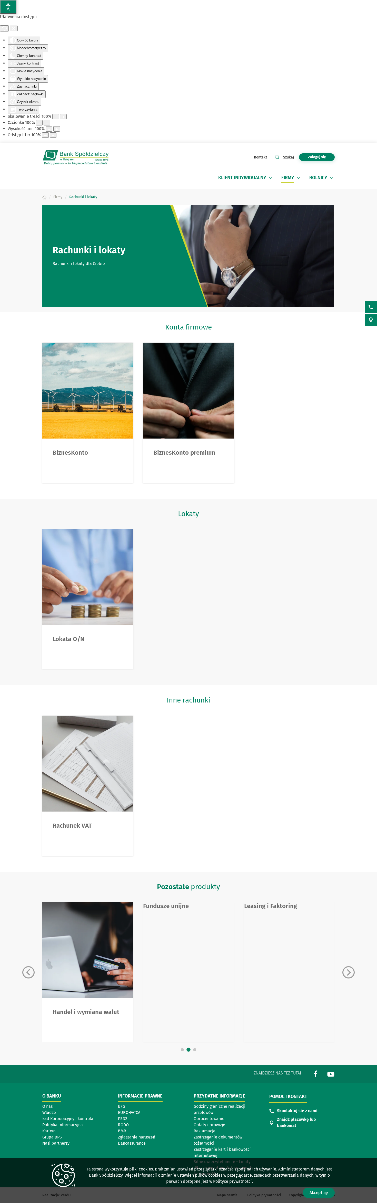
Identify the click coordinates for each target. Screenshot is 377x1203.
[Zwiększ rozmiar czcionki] (47, 122)
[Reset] (4, 28)
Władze (49, 1112)
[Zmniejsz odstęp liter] (45, 135)
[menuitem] (246, 177)
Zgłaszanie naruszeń (136, 1137)
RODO (123, 1124)
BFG (121, 1106)
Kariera (49, 1131)
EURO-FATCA (129, 1112)
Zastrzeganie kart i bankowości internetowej (222, 1152)
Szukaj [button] (288, 157)
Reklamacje (204, 1131)
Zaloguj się (321, 157)
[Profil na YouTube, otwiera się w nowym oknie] (331, 1073)
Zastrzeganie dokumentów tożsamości (218, 1140)
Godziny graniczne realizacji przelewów (219, 1109)
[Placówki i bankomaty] (371, 320)
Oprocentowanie (209, 1118)
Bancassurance (132, 1143)
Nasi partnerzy (56, 1143)
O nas (47, 1106)
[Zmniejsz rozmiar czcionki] (39, 122)
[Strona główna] (44, 197)
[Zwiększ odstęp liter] (53, 135)
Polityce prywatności (232, 1181)
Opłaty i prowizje (209, 1124)
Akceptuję (319, 1192)
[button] (270, 177)
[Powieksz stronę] (63, 116)
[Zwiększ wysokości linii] (56, 129)
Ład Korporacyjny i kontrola (67, 1118)
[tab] (182, 1049)
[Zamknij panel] (14, 28)
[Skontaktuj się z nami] (371, 307)
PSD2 (122, 1118)
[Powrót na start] (75, 157)
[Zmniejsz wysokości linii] (49, 129)
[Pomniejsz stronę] (55, 116)
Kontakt (260, 157)
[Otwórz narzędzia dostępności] (8, 7)
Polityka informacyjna (62, 1124)
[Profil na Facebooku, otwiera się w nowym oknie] (315, 1073)
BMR (122, 1131)
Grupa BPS (52, 1137)
